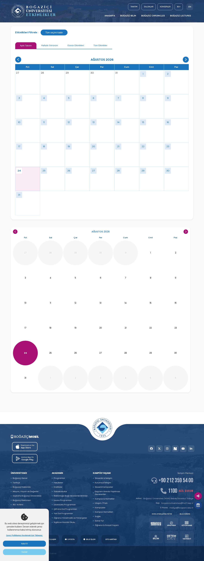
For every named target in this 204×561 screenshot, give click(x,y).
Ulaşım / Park (101, 503)
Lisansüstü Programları (65, 504)
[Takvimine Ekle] (198, 505)
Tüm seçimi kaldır (54, 32)
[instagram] (167, 448)
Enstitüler (58, 487)
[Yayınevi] (187, 537)
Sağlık (98, 516)
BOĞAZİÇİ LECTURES (180, 15)
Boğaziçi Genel (20, 478)
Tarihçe (16, 482)
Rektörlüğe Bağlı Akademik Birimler (71, 495)
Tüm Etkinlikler (100, 45)
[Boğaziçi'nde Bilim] (156, 537)
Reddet (24, 552)
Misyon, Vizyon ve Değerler (26, 491)
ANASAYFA (110, 15)
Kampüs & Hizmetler (105, 498)
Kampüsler (100, 507)
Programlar (59, 478)
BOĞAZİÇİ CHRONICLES (153, 15)
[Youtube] (183, 448)
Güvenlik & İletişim (103, 478)
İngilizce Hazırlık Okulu (64, 522)
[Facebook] (151, 448)
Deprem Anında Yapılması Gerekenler (107, 493)
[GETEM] (171, 537)
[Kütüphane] (187, 524)
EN (189, 6)
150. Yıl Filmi (18, 504)
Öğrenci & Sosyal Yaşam (107, 525)
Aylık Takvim (26, 45)
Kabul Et (24, 544)
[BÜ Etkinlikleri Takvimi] (18, 11)
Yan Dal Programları (63, 513)
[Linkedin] (191, 448)
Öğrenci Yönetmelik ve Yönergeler (70, 517)
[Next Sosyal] (175, 448)
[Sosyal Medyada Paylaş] (198, 496)
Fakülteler (58, 482)
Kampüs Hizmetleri (104, 512)
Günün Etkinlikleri (76, 45)
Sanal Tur (99, 520)
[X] (159, 448)
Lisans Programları (63, 500)
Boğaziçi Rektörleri (22, 500)
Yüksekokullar (60, 491)
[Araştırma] (171, 524)
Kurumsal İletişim (103, 482)
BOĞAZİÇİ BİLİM (128, 15)
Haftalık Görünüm (49, 45)
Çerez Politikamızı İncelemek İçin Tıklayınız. (24, 535)
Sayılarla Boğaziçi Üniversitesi (27, 495)
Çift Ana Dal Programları (65, 509)
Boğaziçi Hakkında (22, 487)
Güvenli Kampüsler (104, 487)
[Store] (156, 524)
